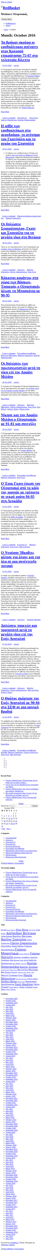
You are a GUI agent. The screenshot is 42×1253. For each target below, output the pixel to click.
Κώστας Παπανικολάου (26, 120)
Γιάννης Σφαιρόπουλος (18, 272)
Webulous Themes (8, 1245)
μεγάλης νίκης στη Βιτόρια (11, 249)
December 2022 (11, 1073)
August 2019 (10, 1158)
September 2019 (12, 1156)
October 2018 (11, 1179)
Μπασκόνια (24, 309)
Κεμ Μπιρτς (17, 964)
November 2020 (12, 1126)
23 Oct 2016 (7, 507)
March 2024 (10, 1041)
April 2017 (10, 1217)
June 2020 (9, 1137)
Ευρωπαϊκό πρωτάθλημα (26, 353)
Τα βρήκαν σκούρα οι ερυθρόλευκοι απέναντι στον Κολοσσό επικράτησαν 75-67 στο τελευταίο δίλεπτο (19, 51)
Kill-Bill (4, 752)
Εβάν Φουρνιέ (15, 960)
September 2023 (12, 1054)
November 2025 (12, 999)
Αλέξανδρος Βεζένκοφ (21, 933)
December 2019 (11, 1149)
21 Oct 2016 (7, 644)
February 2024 (11, 1043)
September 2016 (12, 1232)
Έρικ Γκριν (33, 118)
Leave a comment (8, 118)
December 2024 (11, 1022)
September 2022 (12, 1079)
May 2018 (9, 1190)
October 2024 (11, 1026)
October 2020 (11, 1128)
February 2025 (11, 1018)
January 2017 (11, 1224)
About (8, 26)
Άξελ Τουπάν (32, 930)
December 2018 (11, 1175)
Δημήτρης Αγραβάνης (22, 957)
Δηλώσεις (21, 270)
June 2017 (9, 1213)
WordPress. (14, 1243)
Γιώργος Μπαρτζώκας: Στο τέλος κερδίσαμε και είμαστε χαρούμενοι (22, 790)
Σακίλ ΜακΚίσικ (24, 984)
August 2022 (10, 1081)
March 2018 (10, 1194)
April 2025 (10, 1013)
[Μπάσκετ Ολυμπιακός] (12, 863)
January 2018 (11, 1198)
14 (11, 818)
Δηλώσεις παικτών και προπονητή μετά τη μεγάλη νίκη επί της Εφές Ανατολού (19, 632)
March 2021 (10, 1118)
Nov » (9, 829)
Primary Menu (6, 19)
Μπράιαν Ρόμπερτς (11, 972)
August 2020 (10, 1132)
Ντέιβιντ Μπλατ (9, 981)
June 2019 (9, 1162)
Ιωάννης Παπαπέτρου (9, 120)
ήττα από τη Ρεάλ (21, 674)
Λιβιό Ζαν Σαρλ (5, 970)
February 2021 (11, 1120)
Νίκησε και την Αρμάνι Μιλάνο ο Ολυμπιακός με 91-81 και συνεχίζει (19, 419)
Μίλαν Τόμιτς (13, 970)
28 (11, 824)
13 (9, 818)
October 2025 (11, 1001)
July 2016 (9, 1237)
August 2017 (10, 1209)
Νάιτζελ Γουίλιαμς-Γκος (12, 975)
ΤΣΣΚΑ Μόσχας (28, 108)
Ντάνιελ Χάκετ (13, 409)
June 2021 (9, 1111)
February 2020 (11, 1145)
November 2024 (12, 1024)
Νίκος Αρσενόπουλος (21, 979)
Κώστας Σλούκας (29, 966)
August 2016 (10, 1234)
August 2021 (10, 1107)
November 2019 (12, 1152)
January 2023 (11, 1071)
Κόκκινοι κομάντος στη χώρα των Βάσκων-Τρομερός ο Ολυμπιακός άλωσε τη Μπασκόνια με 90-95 (20, 286)
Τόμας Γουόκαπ (26, 987)
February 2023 (11, 1069)
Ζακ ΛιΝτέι (24, 960)
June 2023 (9, 1060)
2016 (6, 30)
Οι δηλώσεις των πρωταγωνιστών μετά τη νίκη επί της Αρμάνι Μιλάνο (20, 370)
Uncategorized (11, 838)
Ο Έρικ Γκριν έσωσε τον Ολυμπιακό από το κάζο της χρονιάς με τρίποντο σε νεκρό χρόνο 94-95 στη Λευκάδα (20, 492)
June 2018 (9, 1188)
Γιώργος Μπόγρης (24, 954)
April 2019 (10, 1166)
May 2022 (9, 1088)
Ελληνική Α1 (22, 118)
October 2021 (11, 1103)
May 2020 (9, 1139)
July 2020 (9, 1135)
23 (16, 821)
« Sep (3, 829)
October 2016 (11, 1230)
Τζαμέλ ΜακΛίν (14, 987)
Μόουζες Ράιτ (30, 972)
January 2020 (11, 1147)
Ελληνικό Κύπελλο (13, 846)
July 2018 (9, 1186)
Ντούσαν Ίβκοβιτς (34, 620)
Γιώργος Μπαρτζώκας (13, 951)
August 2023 (10, 1056)
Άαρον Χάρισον (11, 930)
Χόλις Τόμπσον (11, 989)
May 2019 (9, 1164)
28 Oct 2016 (7, 243)
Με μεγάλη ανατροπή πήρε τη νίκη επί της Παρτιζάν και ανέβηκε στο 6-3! (21, 794)
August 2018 (10, 1183)
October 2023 (11, 1052)
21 (11, 821)
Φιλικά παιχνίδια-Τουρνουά (16, 857)
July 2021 (9, 1109)
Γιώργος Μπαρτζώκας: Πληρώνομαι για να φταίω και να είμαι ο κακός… (21, 781)
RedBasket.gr (11, 23)
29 (14, 824)
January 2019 (11, 1173)
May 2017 (9, 1215)
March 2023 (10, 1067)
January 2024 (11, 1045)
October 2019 (11, 1154)
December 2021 (11, 1098)
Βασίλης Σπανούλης (13, 218)
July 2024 (9, 1033)
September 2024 (12, 1028)
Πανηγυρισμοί (11, 855)
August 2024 (10, 1030)
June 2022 (9, 1086)
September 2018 (12, 1181)
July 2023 (9, 1058)
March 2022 (10, 1092)
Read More (5, 112)
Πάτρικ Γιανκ (24, 409)
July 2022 (9, 1084)
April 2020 (10, 1141)
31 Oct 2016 (7, 65)
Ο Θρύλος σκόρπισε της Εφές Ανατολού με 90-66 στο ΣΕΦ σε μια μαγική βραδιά (20, 704)
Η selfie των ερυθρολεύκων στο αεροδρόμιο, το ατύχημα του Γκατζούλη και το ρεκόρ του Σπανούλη (20, 134)
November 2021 (12, 1101)
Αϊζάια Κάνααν (6, 936)
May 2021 (9, 1113)
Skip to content (6, 2)
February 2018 (11, 1196)
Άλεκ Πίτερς (22, 929)
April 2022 (10, 1090)
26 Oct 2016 (7, 382)
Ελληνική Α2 (10, 844)
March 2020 (10, 1143)
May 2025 (9, 1011)
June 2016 (9, 1239)
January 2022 (11, 1096)
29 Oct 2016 (7, 149)
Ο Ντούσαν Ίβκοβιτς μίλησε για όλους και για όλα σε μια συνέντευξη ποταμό (20, 559)
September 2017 (12, 1207)
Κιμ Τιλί (24, 964)
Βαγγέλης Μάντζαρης (9, 355)
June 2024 (9, 1035)
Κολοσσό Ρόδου (33, 76)
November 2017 (12, 1203)
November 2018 (12, 1177)
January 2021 (11, 1122)
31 (2, 826)
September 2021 (12, 1105)
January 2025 (11, 1020)
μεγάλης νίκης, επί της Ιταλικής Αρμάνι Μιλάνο (20, 389)
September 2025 (12, 1003)
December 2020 (11, 1124)
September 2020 (12, 1130)
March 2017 (10, 1220)
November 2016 (12, 1228)
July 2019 (9, 1160)
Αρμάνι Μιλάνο (26, 450)
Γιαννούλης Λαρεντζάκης (12, 946)
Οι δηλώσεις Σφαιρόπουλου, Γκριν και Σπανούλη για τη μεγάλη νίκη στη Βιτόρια (21, 230)
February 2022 (11, 1094)
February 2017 (11, 1222)
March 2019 (10, 1169)
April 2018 (10, 1192)
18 (4, 821)
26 (7, 824)
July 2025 (9, 1007)
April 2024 (10, 1039)
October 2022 (11, 1077)
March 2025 (10, 1016)
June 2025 (9, 1009)
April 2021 (10, 1115)
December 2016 (11, 1226)
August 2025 (10, 1005)
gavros (16, 65)
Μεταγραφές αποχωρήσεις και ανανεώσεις (21, 851)
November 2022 (12, 1075)
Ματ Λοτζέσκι (24, 547)
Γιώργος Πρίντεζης (31, 752)
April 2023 (10, 1064)
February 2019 (11, 1171)
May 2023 (9, 1062)
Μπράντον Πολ (22, 972)
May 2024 (9, 1037)
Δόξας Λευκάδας (17, 517)
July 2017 (9, 1211)
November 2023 (12, 1050)
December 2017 (11, 1200)
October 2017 (11, 1205)
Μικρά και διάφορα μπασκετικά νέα (19, 853)
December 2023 (11, 1047)
